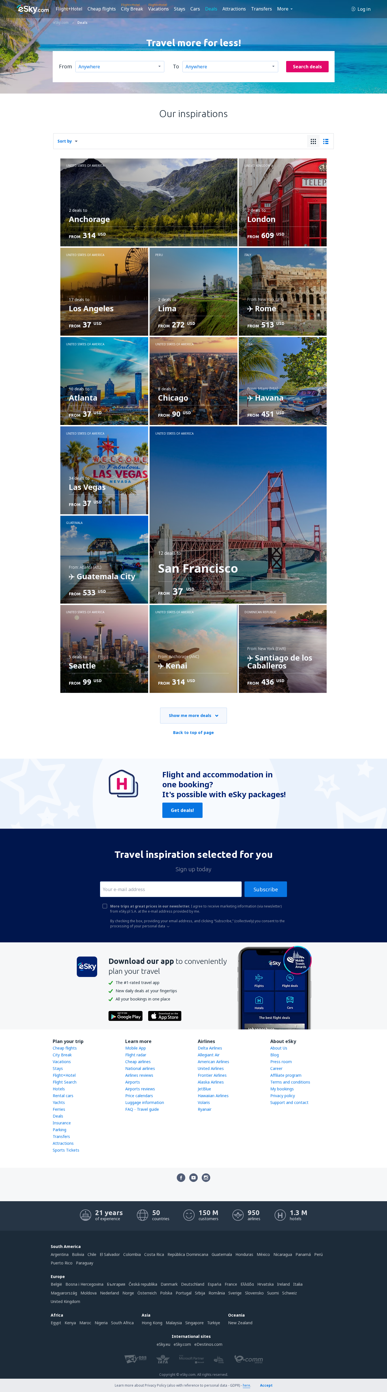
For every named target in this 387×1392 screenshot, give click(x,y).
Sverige (235, 1293)
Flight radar (135, 1054)
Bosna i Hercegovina (84, 1284)
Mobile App (135, 1048)
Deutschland (192, 1284)
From (65, 66)
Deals (211, 9)
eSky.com (182, 1344)
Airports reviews (140, 1088)
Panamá (303, 1254)
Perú (318, 1254)
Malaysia (174, 1322)
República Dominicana (187, 1254)
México (263, 1254)
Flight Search (64, 1082)
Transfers (261, 9)
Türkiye (213, 1322)
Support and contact (289, 1102)
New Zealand (240, 1322)
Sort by (65, 141)
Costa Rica (154, 1254)
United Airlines (211, 1068)
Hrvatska (265, 1284)
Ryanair (204, 1109)
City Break (132, 9)
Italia (298, 1284)
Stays (179, 9)
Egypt (56, 1322)
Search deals (307, 67)
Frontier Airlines (212, 1075)
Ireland (283, 1284)
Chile (92, 1254)
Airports (132, 1082)
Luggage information (144, 1102)
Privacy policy (282, 1095)
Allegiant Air (209, 1054)
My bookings (282, 1088)
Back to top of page (193, 732)
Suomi (273, 1293)
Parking (59, 1129)
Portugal (184, 1293)
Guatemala (222, 1254)
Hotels (59, 1088)
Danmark (169, 1284)
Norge (128, 1293)
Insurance (62, 1123)
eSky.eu (163, 1344)
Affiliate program (285, 1075)
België (56, 1284)
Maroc (85, 1322)
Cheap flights (102, 9)
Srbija (200, 1293)
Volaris (204, 1102)
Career (276, 1068)
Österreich (147, 1293)
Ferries (59, 1109)
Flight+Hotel (69, 9)
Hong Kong (152, 1322)
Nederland (109, 1293)
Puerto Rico (62, 1263)
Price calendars (139, 1095)
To (176, 66)
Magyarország (64, 1293)
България (116, 1284)
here (246, 1385)
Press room (281, 1061)
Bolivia (78, 1254)
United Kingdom (65, 1301)
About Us (278, 1048)
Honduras (244, 1254)
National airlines (140, 1068)
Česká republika (143, 1284)
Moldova (88, 1293)
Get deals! (182, 810)
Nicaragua (282, 1254)
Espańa (214, 1284)
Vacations (158, 9)
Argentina (60, 1254)
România (217, 1293)
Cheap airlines (138, 1061)
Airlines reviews (139, 1075)
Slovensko (254, 1293)
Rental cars (63, 1095)
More (282, 9)
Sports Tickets (66, 1150)
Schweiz (289, 1293)
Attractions (234, 9)
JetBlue (204, 1088)
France (231, 1284)
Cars (195, 9)
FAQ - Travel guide (142, 1109)
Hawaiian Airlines (213, 1095)
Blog (274, 1054)
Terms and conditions (290, 1082)
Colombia (132, 1254)
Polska (166, 1293)
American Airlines (213, 1061)
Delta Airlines (210, 1048)
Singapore (194, 1322)
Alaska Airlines (211, 1082)
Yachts (59, 1102)
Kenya (70, 1322)
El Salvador (110, 1254)
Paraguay (84, 1263)
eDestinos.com (208, 1344)
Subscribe (266, 889)
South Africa (122, 1322)
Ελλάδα (247, 1284)
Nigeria (101, 1322)
